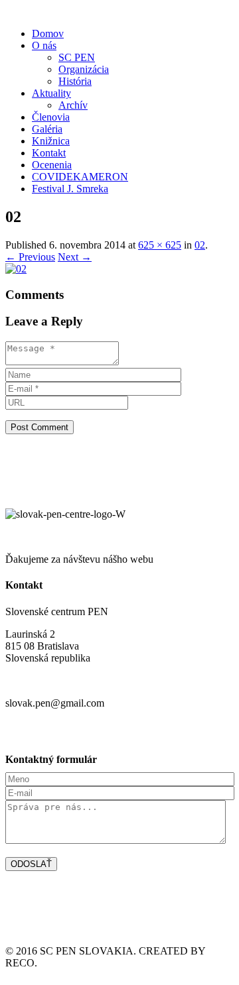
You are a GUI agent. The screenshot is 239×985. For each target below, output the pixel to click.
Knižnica (51, 140)
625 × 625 (159, 245)
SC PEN (76, 57)
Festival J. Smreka (70, 188)
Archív (73, 105)
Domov (48, 33)
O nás (44, 45)
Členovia (51, 117)
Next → (75, 256)
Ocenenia (52, 164)
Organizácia (83, 69)
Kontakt (49, 152)
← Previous (30, 256)
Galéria (47, 129)
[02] (16, 268)
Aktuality (51, 93)
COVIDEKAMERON (80, 176)
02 (200, 245)
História (75, 81)
